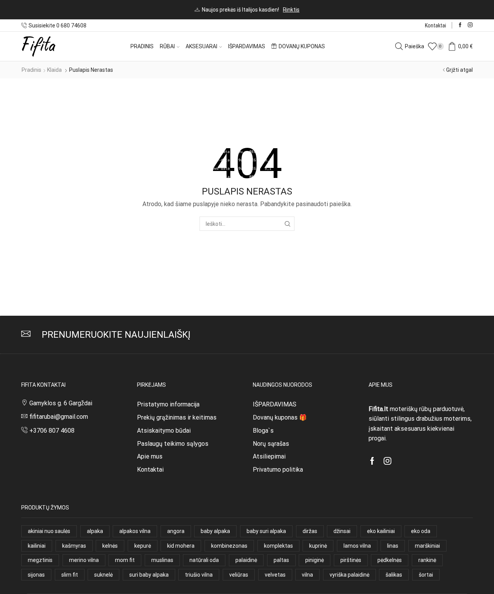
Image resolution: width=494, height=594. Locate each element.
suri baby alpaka (149, 575)
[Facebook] (460, 25)
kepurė (142, 546)
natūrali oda (204, 560)
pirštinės (350, 560)
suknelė (103, 575)
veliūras (238, 575)
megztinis (40, 560)
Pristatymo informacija (168, 404)
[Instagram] (470, 25)
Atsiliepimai (269, 456)
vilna (307, 575)
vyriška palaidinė (349, 575)
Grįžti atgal (459, 70)
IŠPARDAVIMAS (274, 404)
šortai (426, 575)
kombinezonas (229, 546)
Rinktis (291, 10)
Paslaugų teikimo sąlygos (172, 443)
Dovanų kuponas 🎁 (280, 417)
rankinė (427, 560)
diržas (310, 531)
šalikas (394, 575)
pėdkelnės (389, 560)
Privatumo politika (278, 469)
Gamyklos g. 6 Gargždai (60, 403)
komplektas (278, 546)
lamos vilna (357, 546)
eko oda (420, 531)
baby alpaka (215, 531)
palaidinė (246, 560)
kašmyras (74, 546)
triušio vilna (199, 575)
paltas (281, 560)
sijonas (36, 575)
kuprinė (318, 546)
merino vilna (84, 560)
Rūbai (167, 46)
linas (392, 546)
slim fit (69, 575)
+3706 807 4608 (51, 430)
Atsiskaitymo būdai (164, 430)
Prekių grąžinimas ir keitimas (177, 417)
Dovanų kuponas (302, 46)
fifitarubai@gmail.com (58, 416)
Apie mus (149, 456)
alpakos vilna (135, 531)
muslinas (162, 560)
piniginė (314, 560)
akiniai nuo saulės (49, 531)
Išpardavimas (246, 46)
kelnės (110, 546)
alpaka (95, 531)
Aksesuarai (201, 46)
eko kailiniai (381, 531)
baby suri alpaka (266, 531)
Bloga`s (263, 430)
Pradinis (142, 46)
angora (175, 531)
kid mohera (181, 546)
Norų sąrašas (271, 443)
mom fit (125, 560)
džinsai (341, 531)
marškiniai (427, 546)
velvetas (275, 575)
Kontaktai (435, 25)
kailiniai (37, 546)
